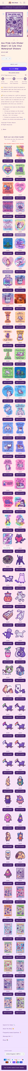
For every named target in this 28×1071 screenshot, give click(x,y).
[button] (3, 2)
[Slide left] (10, 40)
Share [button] (4, 129)
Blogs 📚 (5, 1040)
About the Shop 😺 (8, 1028)
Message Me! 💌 (8, 1036)
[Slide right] (17, 40)
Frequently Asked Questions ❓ (12, 1032)
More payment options (14, 72)
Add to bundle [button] (8, 161)
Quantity (3, 55)
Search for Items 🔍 (9, 1025)
